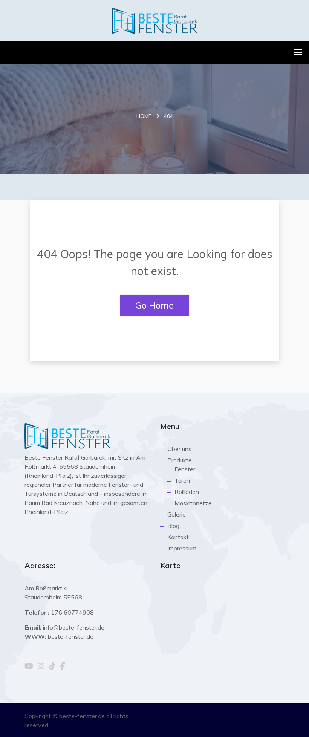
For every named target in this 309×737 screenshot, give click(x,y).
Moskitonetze (193, 503)
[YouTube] (28, 666)
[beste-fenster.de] (154, 19)
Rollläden (186, 491)
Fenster (184, 469)
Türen (182, 480)
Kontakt (178, 537)
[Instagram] (41, 666)
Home (143, 116)
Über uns (179, 449)
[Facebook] (62, 666)
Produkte (179, 460)
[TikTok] (52, 666)
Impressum (181, 548)
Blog (173, 525)
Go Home (154, 305)
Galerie (176, 514)
